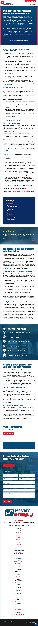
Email (21, 478)
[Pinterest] (23, 614)
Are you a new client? (6, 489)
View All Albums (8, 433)
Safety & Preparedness (19, 539)
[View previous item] (32, 240)
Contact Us (7, 501)
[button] (36, 624)
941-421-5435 (18, 568)
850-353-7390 (19, 520)
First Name (5, 474)
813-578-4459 (18, 576)
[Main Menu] (2, 2)
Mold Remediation (19, 532)
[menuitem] (19, 203)
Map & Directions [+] (18, 556)
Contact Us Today (9, 465)
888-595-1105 (18, 552)
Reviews (19, 544)
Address (4, 482)
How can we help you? (6, 493)
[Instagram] (16, 614)
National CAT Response (19, 541)
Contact (19, 546)
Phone (4, 478)
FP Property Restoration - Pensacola (11, 27)
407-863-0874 (18, 595)
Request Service (31, 1)
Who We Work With (19, 542)
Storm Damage (19, 533)
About (19, 537)
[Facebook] (18, 614)
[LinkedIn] (20, 614)
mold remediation (11, 91)
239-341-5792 (18, 560)
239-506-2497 (18, 586)
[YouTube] (21, 614)
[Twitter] (14, 614)
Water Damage (19, 535)
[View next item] (34, 240)
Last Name (21, 474)
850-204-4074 (32, 4)
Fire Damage (19, 530)
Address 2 (4, 485)
